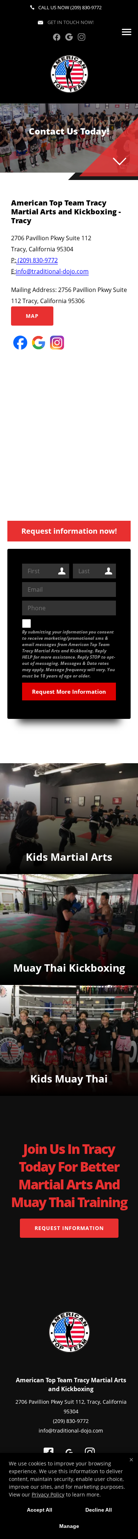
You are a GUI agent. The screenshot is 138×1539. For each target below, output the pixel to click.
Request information (69, 1227)
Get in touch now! (69, 22)
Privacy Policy (48, 1494)
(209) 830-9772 (86, 7)
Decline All (98, 1510)
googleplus (69, 37)
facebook (56, 37)
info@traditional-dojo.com (52, 271)
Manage (69, 1526)
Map (32, 315)
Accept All (39, 1510)
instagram (81, 37)
